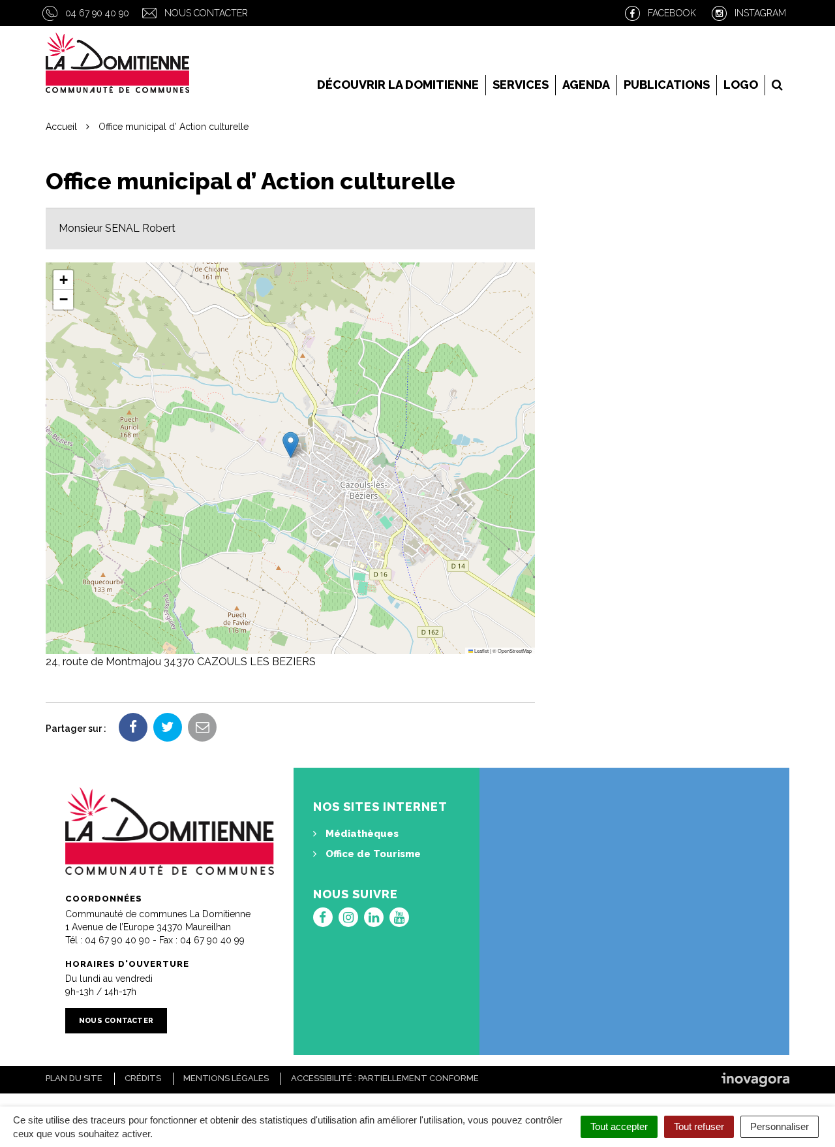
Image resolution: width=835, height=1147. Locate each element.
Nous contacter (206, 13)
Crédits (143, 1078)
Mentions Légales (226, 1078)
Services (521, 84)
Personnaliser (779, 1126)
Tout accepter (619, 1126)
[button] (290, 445)
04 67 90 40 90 (97, 13)
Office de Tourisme (372, 854)
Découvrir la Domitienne (398, 84)
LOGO (740, 84)
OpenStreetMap (515, 650)
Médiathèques (361, 834)
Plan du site (74, 1078)
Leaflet (481, 650)
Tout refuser (699, 1126)
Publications (667, 84)
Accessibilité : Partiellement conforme (385, 1078)
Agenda (586, 84)
